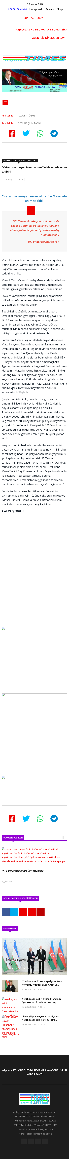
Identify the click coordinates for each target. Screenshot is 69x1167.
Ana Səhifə (7, 115)
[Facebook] (24, 1142)
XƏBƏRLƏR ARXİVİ (17, 9)
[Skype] (38, 1142)
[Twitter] (31, 1142)
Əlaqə (59, 9)
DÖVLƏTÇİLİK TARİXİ (28, 160)
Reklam (50, 9)
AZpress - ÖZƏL (10, 160)
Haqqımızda (36, 9)
